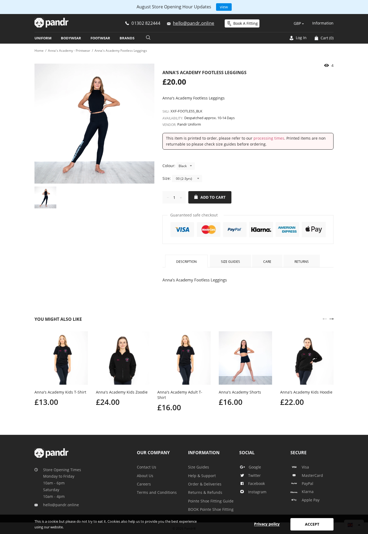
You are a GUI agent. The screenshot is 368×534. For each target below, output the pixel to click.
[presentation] (325, 318)
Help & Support (202, 475)
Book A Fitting (245, 23)
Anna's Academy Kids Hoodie (306, 392)
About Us (145, 475)
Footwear (100, 38)
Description (186, 261)
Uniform (42, 38)
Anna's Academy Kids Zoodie (122, 392)
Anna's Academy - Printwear (69, 50)
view (224, 6)
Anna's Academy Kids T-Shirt (60, 392)
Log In (301, 37)
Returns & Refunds (205, 492)
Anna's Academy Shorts (240, 392)
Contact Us (146, 467)
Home (39, 50)
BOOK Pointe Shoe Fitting (211, 509)
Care (267, 261)
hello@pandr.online (61, 504)
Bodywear (71, 38)
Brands (127, 38)
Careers (144, 484)
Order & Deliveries (204, 484)
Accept (312, 524)
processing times (269, 138)
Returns (301, 261)
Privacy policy (267, 523)
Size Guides (230, 261)
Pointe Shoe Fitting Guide (211, 501)
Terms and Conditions (157, 492)
